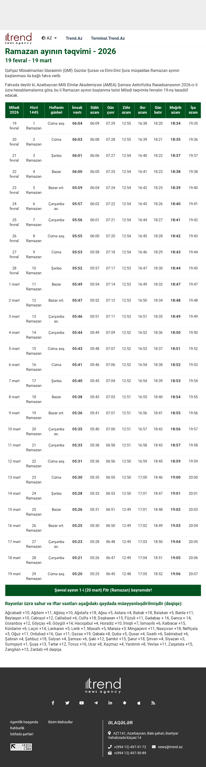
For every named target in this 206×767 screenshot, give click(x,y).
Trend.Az (74, 38)
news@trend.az (170, 747)
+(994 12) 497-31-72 (130, 747)
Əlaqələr (120, 722)
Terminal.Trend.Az (108, 38)
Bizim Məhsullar (60, 722)
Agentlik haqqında (24, 722)
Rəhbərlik (17, 728)
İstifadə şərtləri (21, 734)
